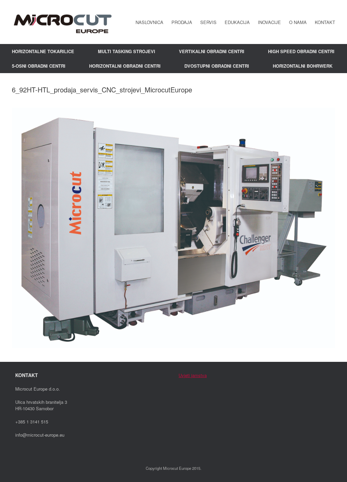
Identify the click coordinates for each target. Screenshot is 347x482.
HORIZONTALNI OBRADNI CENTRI (125, 66)
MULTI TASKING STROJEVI (126, 51)
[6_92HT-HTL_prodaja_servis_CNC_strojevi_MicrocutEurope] (173, 345)
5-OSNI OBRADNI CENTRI (38, 66)
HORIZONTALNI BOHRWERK (302, 66)
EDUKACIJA (237, 22)
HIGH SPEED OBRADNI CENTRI (301, 51)
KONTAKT (325, 22)
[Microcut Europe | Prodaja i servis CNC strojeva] (63, 22)
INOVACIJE (269, 22)
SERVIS (208, 22)
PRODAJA (181, 22)
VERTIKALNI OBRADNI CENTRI (211, 51)
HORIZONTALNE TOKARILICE (43, 51)
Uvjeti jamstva (193, 375)
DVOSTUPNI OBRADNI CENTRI (216, 66)
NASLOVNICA (149, 22)
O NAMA (298, 22)
